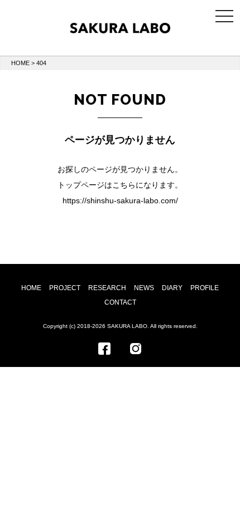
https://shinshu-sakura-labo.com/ (120, 200)
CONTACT (120, 302)
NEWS (144, 288)
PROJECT (64, 288)
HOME (20, 63)
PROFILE (204, 288)
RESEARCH (107, 288)
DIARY (172, 288)
